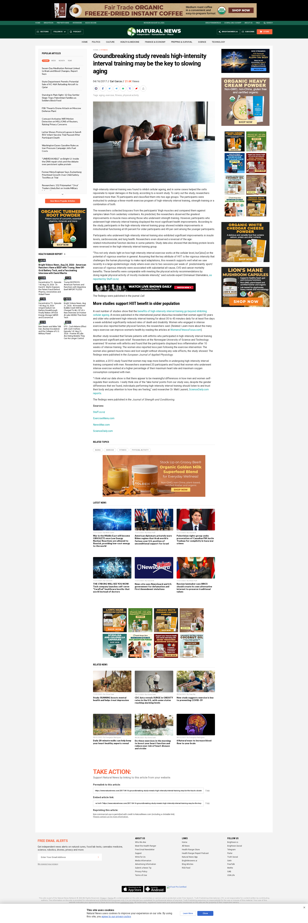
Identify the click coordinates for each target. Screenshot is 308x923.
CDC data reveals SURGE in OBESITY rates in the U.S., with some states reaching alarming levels (154, 700)
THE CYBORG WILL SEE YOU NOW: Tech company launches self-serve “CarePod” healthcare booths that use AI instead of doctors (111, 588)
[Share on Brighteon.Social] (96, 88)
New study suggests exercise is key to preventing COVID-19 (195, 698)
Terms (110, 898)
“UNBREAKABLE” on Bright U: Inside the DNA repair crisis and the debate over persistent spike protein (60, 161)
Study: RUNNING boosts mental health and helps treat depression (111, 698)
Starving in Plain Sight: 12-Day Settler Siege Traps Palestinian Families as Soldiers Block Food (60, 97)
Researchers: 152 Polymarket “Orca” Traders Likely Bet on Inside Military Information (60, 188)
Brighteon (48, 23)
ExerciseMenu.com (103, 418)
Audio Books (90, 23)
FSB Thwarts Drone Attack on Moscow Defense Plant (61, 109)
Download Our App (232, 23)
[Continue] (98, 857)
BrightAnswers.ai (213, 23)
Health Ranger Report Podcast (195, 853)
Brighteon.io (232, 842)
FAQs (258, 23)
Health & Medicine (129, 42)
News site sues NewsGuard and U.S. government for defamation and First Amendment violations (153, 586)
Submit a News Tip (143, 868)
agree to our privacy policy (116, 916)
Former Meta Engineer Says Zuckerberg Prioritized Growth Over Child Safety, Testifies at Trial (61, 175)
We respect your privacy (48, 864)
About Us (248, 23)
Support (138, 853)
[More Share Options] (143, 88)
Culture (110, 42)
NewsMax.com (101, 424)
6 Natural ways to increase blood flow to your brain (194, 741)
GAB (229, 871)
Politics (96, 42)
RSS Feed (186, 868)
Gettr (229, 861)
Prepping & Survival (181, 42)
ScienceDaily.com (103, 430)
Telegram (231, 849)
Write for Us (140, 857)
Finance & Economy (155, 42)
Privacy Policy (141, 871)
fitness (118, 95)
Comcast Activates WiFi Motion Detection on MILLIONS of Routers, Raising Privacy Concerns (60, 121)
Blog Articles (187, 864)
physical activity (131, 95)
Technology (218, 42)
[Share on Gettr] (136, 88)
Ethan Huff (151, 532)
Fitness (104, 50)
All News (186, 846)
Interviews (77, 23)
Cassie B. (192, 532)
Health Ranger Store (191, 849)
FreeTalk (231, 864)
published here (126, 902)
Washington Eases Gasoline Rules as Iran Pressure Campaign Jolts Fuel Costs (60, 148)
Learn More (188, 913)
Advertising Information (145, 864)
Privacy (103, 898)
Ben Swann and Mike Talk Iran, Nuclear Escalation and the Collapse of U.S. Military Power (49, 330)
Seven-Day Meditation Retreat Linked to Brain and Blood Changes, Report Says (61, 71)
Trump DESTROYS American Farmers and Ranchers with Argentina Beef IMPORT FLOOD (75, 286)
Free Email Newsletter (144, 849)
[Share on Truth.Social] (130, 88)
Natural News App (189, 857)
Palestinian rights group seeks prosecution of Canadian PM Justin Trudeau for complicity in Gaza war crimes (195, 539)
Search (269, 23)
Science (202, 42)
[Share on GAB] (123, 88)
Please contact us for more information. (110, 817)
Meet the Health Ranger (145, 846)
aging (102, 95)
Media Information (143, 861)
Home (37, 23)
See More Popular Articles (62, 201)
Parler (229, 853)
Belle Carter (110, 532)
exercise (110, 95)
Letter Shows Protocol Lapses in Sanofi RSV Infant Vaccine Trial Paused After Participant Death (61, 135)
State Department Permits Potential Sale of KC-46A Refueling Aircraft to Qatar (60, 84)
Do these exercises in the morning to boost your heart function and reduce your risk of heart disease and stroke (153, 744)
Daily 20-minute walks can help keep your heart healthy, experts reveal (112, 741)
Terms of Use (141, 875)
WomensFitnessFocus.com (185, 329)
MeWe (230, 868)
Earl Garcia (116, 81)
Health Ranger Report (50, 254)
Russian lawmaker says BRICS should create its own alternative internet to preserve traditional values (194, 588)
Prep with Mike (63, 23)
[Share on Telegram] (116, 88)
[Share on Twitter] (110, 88)
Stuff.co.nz (99, 412)
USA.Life (231, 875)
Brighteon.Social (234, 846)
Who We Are (140, 842)
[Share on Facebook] (103, 88)
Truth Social (232, 857)
